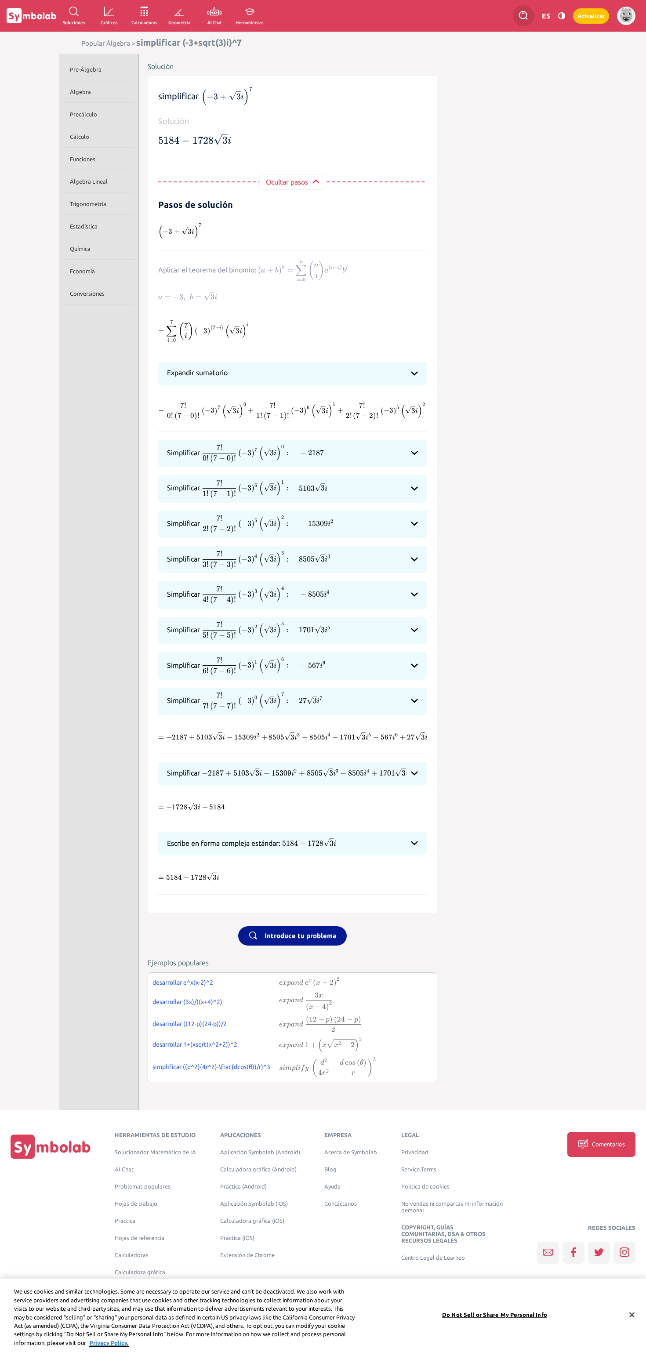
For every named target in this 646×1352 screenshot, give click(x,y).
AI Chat (124, 1169)
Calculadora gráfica (140, 1272)
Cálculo (79, 137)
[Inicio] (51, 1146)
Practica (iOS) (237, 1238)
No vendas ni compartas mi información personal (452, 1207)
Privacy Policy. (109, 1343)
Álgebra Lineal (89, 181)
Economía (82, 271)
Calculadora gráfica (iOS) (252, 1221)
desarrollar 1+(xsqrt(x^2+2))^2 (194, 1044)
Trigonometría (88, 204)
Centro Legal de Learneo (433, 1257)
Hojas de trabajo (136, 1203)
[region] (323, 1315)
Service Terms (418, 1169)
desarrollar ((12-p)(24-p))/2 (189, 1024)
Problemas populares (143, 1186)
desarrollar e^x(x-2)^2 (182, 982)
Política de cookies (425, 1186)
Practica (125, 1221)
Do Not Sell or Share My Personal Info (494, 1314)
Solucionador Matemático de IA (155, 1152)
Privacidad (414, 1152)
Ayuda (332, 1186)
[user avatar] (626, 16)
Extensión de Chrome (247, 1255)
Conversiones (87, 293)
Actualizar (591, 16)
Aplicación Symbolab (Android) (260, 1152)
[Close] (632, 1314)
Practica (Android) (243, 1186)
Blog (330, 1169)
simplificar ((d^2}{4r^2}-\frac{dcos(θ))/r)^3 (211, 1067)
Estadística (84, 226)
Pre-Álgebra (86, 69)
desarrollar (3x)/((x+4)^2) (187, 1002)
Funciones (82, 159)
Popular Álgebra (105, 43)
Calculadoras (132, 1255)
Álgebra (80, 92)
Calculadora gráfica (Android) (258, 1169)
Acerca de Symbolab (350, 1152)
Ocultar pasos (287, 182)
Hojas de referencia (139, 1238)
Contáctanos (340, 1203)
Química (80, 249)
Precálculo (83, 114)
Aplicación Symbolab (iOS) (254, 1203)
